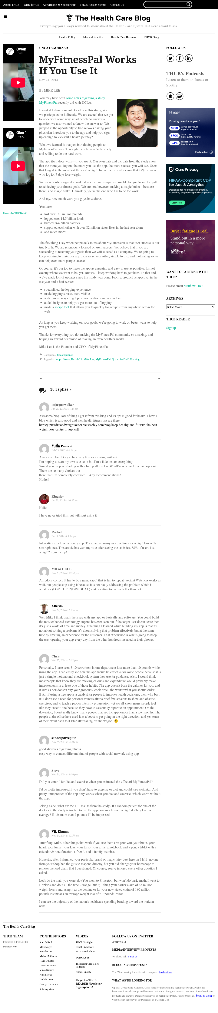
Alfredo (57, 605)
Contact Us (117, 5)
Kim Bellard (46, 942)
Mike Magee (46, 946)
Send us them (165, 972)
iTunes (79, 971)
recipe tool (62, 307)
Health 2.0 (76, 359)
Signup (171, 327)
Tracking (134, 359)
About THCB (11, 5)
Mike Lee (89, 359)
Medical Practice (93, 37)
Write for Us (31, 5)
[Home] (108, 18)
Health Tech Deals (85, 946)
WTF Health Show (85, 951)
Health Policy (67, 37)
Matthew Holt (193, 285)
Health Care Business (123, 37)
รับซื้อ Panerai (62, 445)
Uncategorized (53, 47)
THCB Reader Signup (93, 5)
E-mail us (132, 956)
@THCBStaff (119, 942)
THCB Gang (151, 37)
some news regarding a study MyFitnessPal (72, 100)
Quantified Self (120, 359)
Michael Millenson (49, 956)
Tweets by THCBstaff (15, 213)
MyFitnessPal (103, 359)
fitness (66, 359)
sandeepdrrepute (64, 737)
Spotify (87, 971)
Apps (59, 359)
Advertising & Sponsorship (59, 5)
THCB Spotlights (84, 942)
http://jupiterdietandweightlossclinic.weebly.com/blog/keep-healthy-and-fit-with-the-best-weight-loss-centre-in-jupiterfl (98, 426)
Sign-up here (84, 987)
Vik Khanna (60, 831)
